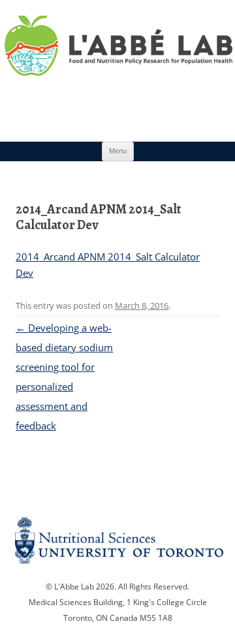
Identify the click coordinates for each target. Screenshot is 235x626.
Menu (118, 151)
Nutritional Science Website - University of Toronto (117, 545)
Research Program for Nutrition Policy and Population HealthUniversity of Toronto (117, 65)
